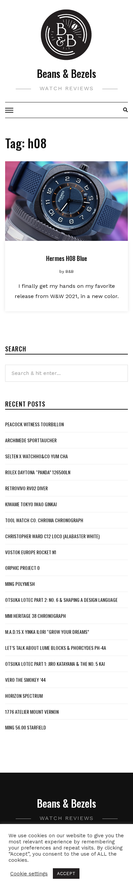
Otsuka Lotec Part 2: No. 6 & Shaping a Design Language (61, 599)
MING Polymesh (20, 583)
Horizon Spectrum (24, 695)
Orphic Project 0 (22, 567)
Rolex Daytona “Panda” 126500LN (37, 472)
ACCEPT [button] (66, 873)
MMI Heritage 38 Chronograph (35, 615)
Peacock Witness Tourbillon (34, 424)
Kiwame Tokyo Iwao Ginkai (31, 504)
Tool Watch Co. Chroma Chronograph (44, 520)
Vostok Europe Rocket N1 (30, 552)
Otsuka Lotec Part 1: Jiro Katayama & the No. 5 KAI (55, 663)
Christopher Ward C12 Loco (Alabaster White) (52, 536)
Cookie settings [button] (29, 874)
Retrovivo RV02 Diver (26, 488)
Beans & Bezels (66, 73)
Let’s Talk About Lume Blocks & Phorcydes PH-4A (55, 647)
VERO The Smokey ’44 (25, 679)
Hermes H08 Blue (66, 258)
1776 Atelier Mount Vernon (32, 711)
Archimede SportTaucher (31, 440)
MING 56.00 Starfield (25, 727)
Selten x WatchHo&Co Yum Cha (36, 456)
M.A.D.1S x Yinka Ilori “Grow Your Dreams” (47, 631)
